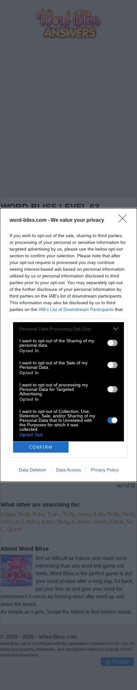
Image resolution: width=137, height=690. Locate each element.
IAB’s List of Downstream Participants (76, 309)
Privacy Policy (105, 469)
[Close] (125, 220)
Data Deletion (32, 469)
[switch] (112, 343)
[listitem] (68, 328)
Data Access (68, 469)
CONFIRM (41, 447)
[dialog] (68, 345)
